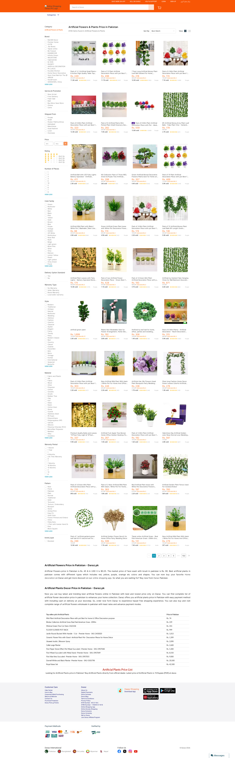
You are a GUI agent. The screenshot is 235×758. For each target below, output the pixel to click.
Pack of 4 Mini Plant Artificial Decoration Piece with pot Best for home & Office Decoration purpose (175, 73)
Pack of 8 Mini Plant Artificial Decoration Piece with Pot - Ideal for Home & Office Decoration (144, 125)
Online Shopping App (88, 707)
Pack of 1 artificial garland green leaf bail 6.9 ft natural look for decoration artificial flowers (82, 538)
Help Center (49, 690)
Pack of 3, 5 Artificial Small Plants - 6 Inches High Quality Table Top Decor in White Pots (83, 73)
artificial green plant (78, 330)
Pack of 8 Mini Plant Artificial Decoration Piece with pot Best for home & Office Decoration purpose (83, 125)
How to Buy (48, 692)
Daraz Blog (84, 696)
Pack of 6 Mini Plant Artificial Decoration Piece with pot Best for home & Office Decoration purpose (83, 383)
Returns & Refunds (51, 696)
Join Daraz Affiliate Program (90, 717)
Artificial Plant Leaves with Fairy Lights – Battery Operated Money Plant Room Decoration (83, 280)
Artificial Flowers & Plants (54, 30)
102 (183, 556)
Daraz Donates (86, 694)
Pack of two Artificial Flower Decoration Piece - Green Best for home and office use (114, 280)
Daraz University (86, 713)
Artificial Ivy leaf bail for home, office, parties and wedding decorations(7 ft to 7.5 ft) (143, 332)
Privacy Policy (85, 701)
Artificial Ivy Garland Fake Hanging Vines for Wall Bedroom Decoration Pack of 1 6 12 (175, 280)
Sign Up (173, 1)
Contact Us (48, 698)
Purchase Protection (51, 701)
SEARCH (151, 7)
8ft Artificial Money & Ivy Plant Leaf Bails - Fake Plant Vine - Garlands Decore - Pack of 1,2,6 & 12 (175, 125)
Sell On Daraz (135, 1)
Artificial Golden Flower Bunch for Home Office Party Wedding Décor (114, 537)
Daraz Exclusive (86, 711)
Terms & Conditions (87, 698)
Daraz (156, 578)
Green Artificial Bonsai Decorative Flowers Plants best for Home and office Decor (145, 177)
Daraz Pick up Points (52, 703)
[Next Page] (189, 556)
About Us (84, 690)
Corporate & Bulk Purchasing (54, 694)
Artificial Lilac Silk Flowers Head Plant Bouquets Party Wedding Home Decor (144, 383)
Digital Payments (87, 692)
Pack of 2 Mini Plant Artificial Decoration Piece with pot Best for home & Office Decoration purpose (145, 435)
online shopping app (102, 578)
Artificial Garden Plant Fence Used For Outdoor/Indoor (175, 486)
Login (164, 1)
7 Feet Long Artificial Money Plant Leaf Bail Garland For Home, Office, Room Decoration (144, 73)
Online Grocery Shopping (89, 709)
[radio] (46, 154)
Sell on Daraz (85, 715)
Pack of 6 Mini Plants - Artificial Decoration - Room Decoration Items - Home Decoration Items (174, 332)
